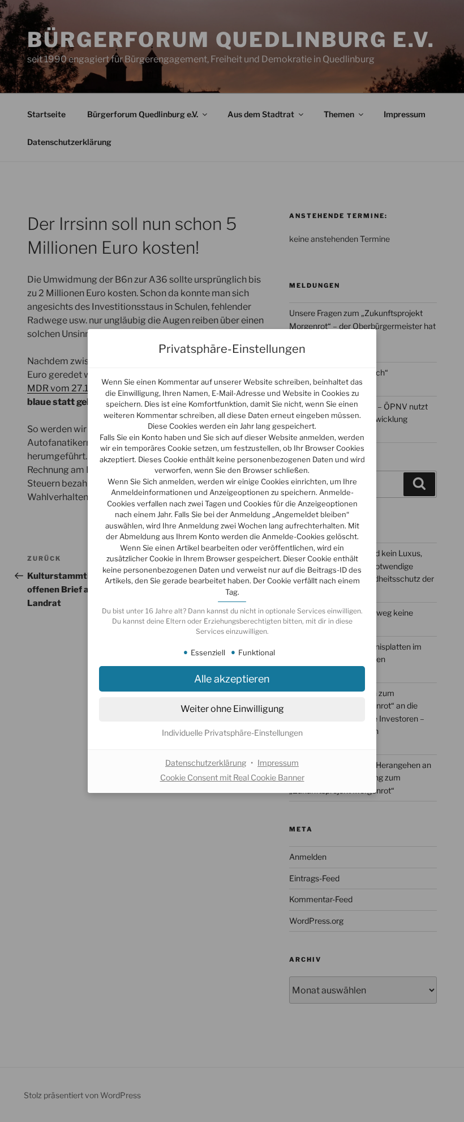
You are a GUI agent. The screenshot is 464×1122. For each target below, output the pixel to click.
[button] (232, 733)
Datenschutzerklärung (205, 762)
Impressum (278, 762)
